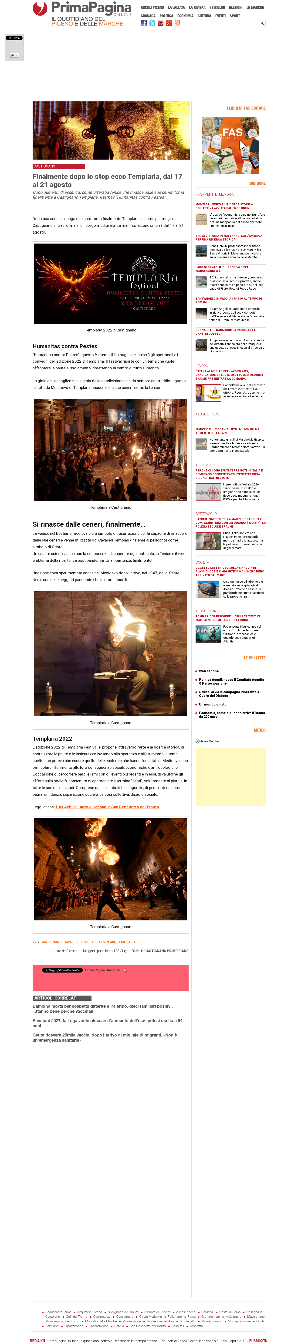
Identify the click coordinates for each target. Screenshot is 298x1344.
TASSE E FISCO (207, 414)
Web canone (209, 671)
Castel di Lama (229, 1312)
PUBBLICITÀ (258, 1340)
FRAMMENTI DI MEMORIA (215, 194)
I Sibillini (217, 7)
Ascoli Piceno (152, 7)
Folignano (175, 1316)
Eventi (220, 15)
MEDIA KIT (37, 1340)
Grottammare (210, 1316)
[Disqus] (111, 1105)
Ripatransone (73, 1326)
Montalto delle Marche (101, 1321)
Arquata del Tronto (157, 1312)
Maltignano (233, 1316)
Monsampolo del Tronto (62, 1321)
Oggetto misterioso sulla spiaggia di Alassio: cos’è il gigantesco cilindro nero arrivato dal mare (230, 571)
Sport (235, 15)
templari (106, 942)
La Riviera (197, 7)
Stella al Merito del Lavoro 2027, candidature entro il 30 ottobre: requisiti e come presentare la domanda (230, 375)
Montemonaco (211, 1321)
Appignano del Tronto (123, 1312)
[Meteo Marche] (207, 741)
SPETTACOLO (206, 514)
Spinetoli (178, 1326)
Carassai (207, 1312)
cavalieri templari (80, 942)
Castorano (52, 1316)
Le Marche (255, 7)
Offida (260, 1321)
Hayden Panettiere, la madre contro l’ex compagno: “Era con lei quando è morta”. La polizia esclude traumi (231, 523)
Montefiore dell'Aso (160, 1321)
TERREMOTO (205, 465)
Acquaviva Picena (89, 1312)
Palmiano (52, 1326)
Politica (166, 15)
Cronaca (148, 15)
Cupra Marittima (150, 1316)
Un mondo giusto (213, 704)
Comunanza (101, 1316)
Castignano (155, 951)
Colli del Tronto (76, 1316)
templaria (126, 942)
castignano (51, 942)
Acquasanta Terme (58, 1312)
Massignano (256, 1316)
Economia (185, 15)
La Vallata (176, 7)
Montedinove (131, 1321)
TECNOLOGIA (206, 611)
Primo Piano (178, 951)
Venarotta (196, 1326)
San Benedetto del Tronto (148, 1326)
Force (192, 1316)
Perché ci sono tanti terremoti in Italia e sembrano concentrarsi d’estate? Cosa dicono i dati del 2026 (229, 474)
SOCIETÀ (202, 562)
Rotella (119, 1326)
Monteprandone (239, 1321)
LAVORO (202, 366)
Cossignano (124, 1316)
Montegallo (188, 1321)
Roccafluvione (98, 1326)
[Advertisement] (149, 64)
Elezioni (235, 7)
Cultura (204, 15)
